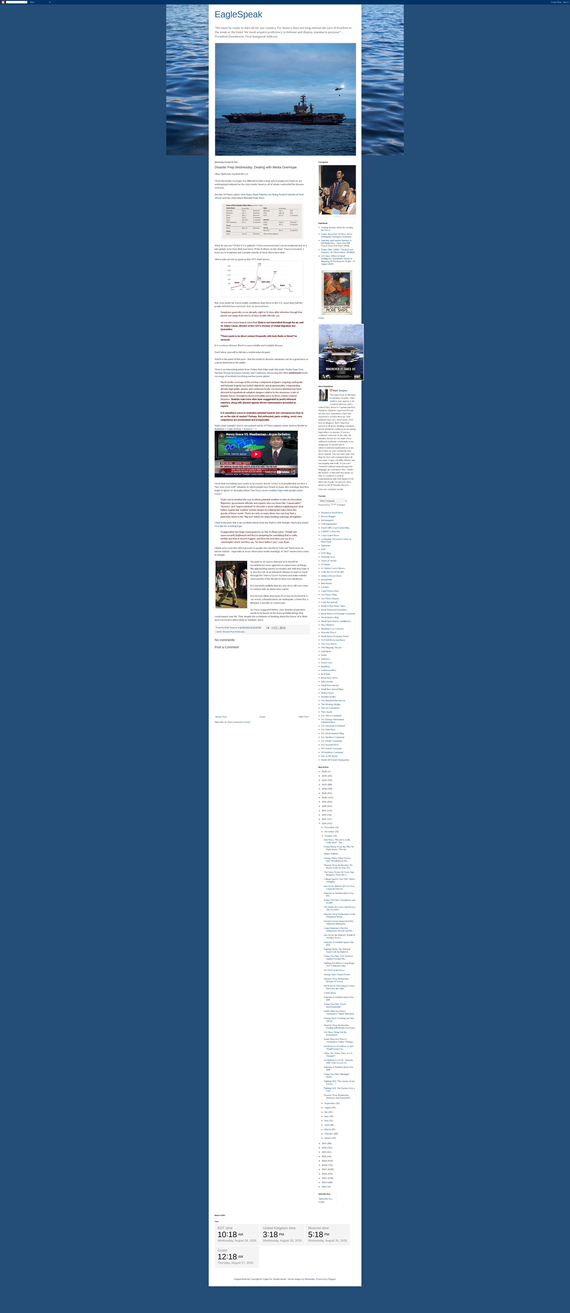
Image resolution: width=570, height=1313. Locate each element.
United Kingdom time (279, 1228)
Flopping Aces (328, 556)
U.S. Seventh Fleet (329, 744)
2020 (325, 797)
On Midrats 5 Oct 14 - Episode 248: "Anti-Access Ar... (338, 1061)
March (327, 1129)
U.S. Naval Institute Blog (332, 733)
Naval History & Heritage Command (338, 613)
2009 (325, 1160)
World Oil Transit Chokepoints (335, 760)
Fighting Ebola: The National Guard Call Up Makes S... (337, 950)
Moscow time (318, 1228)
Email (320, 318)
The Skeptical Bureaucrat (333, 700)
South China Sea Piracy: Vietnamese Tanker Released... (339, 1012)
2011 (324, 1152)
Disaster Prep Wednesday (234, 632)
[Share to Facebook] (281, 627)
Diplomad (325, 545)
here (250, 249)
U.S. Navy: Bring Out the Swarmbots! (335, 1033)
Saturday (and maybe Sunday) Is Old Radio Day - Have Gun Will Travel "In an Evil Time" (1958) (336, 243)
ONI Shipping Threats (331, 647)
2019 (324, 801)
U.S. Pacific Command (331, 741)
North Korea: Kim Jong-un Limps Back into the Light (339, 987)
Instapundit (326, 579)
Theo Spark (326, 712)
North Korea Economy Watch (335, 636)
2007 (325, 1169)
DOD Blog (326, 553)
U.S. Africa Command (331, 715)
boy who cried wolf (225, 487)
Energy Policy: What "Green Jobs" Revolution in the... (337, 859)
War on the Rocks (329, 756)
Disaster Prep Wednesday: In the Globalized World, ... (339, 915)
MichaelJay (310, 1279)
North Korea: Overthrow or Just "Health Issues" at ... (338, 1047)
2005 (325, 1178)
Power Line (326, 662)
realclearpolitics (328, 670)
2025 (325, 776)
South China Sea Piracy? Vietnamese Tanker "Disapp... (339, 1040)
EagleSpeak (238, 14)
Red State (325, 674)
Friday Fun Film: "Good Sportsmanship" (335, 1005)
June (326, 1116)
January (328, 1138)
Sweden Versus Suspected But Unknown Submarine (338, 922)
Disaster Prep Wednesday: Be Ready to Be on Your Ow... (338, 866)
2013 (324, 1143)
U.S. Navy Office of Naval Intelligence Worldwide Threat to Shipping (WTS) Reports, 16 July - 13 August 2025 (338, 260)
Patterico (325, 659)
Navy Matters (327, 625)
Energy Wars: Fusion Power (337, 974)
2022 (325, 788)
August (328, 1107)
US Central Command (331, 748)
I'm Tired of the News (334, 970)
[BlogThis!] (275, 627)
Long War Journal (329, 602)
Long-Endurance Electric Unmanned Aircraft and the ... (339, 929)
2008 (325, 1165)
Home (262, 716)
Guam (222, 1250)
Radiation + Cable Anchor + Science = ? (235, 429)
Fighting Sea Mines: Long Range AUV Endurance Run (339, 964)
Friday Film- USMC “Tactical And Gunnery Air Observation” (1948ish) (338, 250)
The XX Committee (330, 708)
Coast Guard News (330, 535)
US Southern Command (332, 752)
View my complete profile (330, 489)
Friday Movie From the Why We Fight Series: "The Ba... (339, 848)
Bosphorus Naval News (332, 512)
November (329, 831)
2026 (325, 771)
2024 (325, 780)
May (326, 1120)
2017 (324, 810)
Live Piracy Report (330, 598)
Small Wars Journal (329, 685)
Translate (341, 504)
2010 (324, 1156)
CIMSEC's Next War (330, 531)
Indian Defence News (331, 575)
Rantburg (325, 666)
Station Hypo (327, 693)
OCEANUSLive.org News (333, 640)
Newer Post (221, 716)
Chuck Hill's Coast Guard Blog (335, 527)
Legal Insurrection (330, 591)
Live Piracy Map (329, 594)
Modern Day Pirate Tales (333, 606)
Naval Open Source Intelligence (336, 621)
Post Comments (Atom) (239, 722)
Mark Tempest (340, 390)
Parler (324, 655)
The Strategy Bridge (331, 704)
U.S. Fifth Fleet (328, 729)
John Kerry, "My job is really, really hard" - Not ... (337, 841)
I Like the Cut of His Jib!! (332, 572)
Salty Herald (327, 681)
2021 (324, 793)
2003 (325, 1186)
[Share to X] (278, 627)
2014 (324, 823)
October (328, 836)
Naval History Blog (330, 617)
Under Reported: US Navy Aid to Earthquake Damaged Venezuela (336, 235)
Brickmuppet (327, 520)
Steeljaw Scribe (328, 696)
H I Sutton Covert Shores (333, 568)
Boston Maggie (328, 516)
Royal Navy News (329, 677)
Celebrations (330, 993)
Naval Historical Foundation (334, 609)
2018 (324, 806)
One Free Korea (329, 643)
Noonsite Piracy (328, 632)
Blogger (332, 1279)
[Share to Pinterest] (284, 627)
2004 (325, 1182)
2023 (325, 784)
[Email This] (272, 627)
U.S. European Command (333, 725)
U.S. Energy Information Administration (332, 720)
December (329, 827)
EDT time (225, 1228)
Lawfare (325, 587)
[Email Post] (268, 627)
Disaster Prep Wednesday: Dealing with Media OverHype (339, 1026)
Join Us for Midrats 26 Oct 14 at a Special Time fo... (339, 887)
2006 (325, 1173)
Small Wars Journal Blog (332, 689)
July (326, 1112)
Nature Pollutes (331, 853)
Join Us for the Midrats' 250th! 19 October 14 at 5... (339, 936)
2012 (324, 1147)
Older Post (304, 716)
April (327, 1125)
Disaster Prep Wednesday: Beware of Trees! (336, 980)
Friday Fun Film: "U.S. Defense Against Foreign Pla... (338, 957)
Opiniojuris (326, 651)
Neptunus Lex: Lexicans (332, 628)
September (330, 1103)
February (329, 1133)
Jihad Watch (326, 583)
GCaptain (325, 564)
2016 (324, 815)
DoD (323, 549)
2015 (324, 819)
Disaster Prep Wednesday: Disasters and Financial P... (337, 1096)
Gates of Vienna (328, 560)
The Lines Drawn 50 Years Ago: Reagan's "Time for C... (339, 873)
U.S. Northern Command (332, 737)
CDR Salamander (329, 524)
